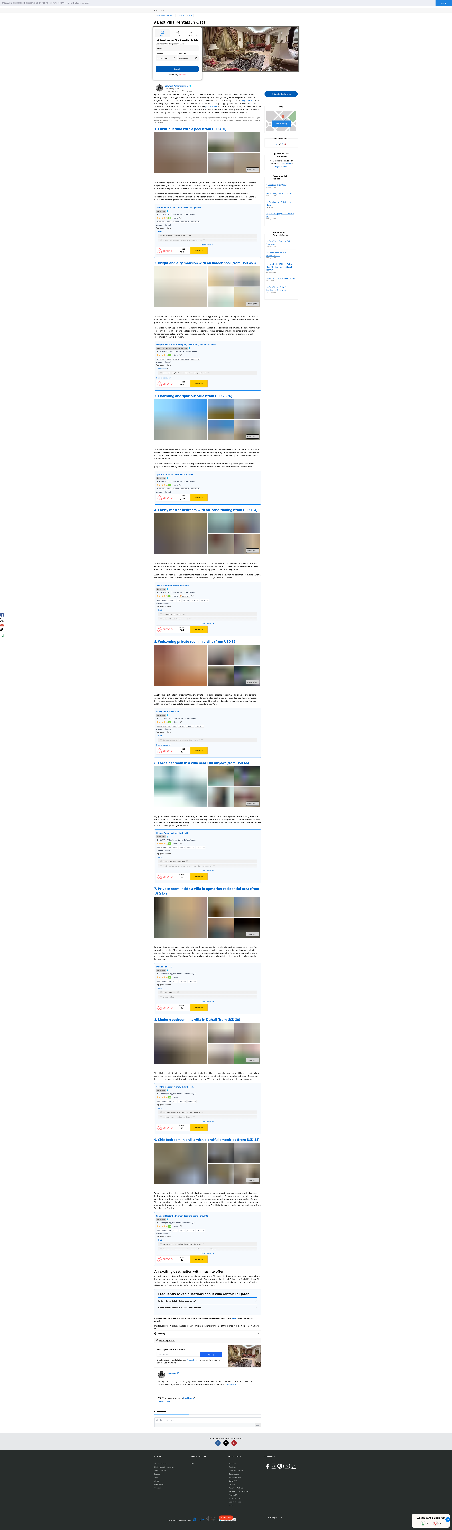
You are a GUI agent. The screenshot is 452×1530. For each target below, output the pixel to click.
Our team (232, 1467)
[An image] (247, 163)
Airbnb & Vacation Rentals (164, 15)
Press (231, 1505)
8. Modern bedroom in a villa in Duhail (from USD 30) (197, 1019)
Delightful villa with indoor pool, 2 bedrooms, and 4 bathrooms (186, 344)
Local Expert (188, 1398)
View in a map (281, 123)
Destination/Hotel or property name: (170, 44)
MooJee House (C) (164, 966)
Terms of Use (234, 1495)
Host (160, 231)
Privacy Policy (192, 1360)
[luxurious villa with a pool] (221, 142)
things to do (246, 100)
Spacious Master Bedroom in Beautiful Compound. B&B (182, 1216)
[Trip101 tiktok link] (294, 1466)
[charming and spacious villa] (221, 409)
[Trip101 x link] (280, 144)
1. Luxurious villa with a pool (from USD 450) (190, 129)
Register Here (164, 1401)
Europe (157, 1474)
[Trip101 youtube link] (287, 1466)
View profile (230, 1384)
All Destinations (160, 1463)
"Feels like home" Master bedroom (172, 585)
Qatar (190, 15)
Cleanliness (162, 369)
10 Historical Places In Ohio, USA (280, 278)
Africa (156, 1481)
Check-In (159, 54)
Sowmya (171, 1373)
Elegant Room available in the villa (172, 833)
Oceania (157, 1488)
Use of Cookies (235, 1502)
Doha (193, 1463)
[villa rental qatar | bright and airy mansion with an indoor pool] (180, 287)
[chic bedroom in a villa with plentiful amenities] (180, 1163)
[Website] (178, 1373)
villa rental (180, 15)
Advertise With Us (236, 1488)
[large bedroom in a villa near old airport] (180, 787)
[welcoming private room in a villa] (180, 665)
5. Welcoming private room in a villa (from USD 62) (195, 641)
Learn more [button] (84, 3)
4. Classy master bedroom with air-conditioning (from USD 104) (205, 510)
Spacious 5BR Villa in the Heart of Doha (174, 474)
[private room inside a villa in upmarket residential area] (180, 917)
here (234, 1318)
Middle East (159, 1484)
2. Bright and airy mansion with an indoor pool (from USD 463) (205, 263)
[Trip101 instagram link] (282, 144)
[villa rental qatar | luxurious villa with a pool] (180, 153)
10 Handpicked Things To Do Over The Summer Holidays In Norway (279, 267)
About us (232, 1463)
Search (177, 69)
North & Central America (164, 1467)
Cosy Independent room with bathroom (175, 1087)
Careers (232, 1484)
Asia (156, 1477)
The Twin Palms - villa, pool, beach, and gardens (178, 207)
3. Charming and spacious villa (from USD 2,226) (193, 396)
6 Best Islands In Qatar (276, 185)
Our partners (234, 1474)
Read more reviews (163, 378)
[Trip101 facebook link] (277, 144)
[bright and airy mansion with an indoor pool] (221, 276)
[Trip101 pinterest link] (285, 144)
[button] (207, 234)
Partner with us (235, 1477)
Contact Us (233, 1481)
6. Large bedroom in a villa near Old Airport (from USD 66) (201, 763)
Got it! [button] (443, 3)
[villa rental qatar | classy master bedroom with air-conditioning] (180, 534)
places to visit (211, 106)
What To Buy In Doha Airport (279, 193)
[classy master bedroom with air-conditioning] (221, 523)
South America (160, 1470)
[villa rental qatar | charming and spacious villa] (180, 420)
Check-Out (182, 54)
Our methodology (236, 1470)
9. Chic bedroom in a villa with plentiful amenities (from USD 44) (206, 1139)
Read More (207, 244)
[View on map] (167, 211)
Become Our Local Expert (239, 1491)
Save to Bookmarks (282, 94)
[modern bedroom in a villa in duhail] (180, 1043)
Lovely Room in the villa (167, 711)
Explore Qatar (226, 1517)
